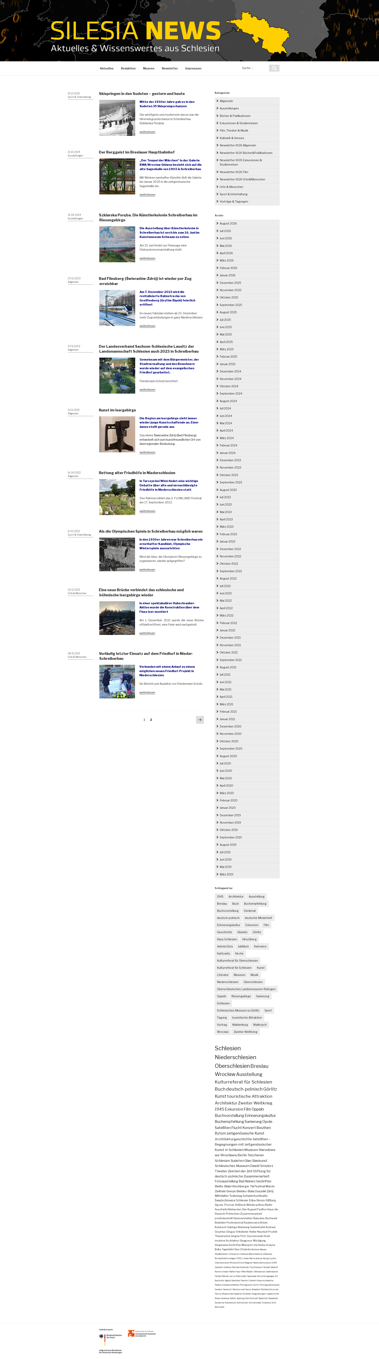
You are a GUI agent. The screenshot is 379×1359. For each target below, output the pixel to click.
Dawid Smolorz (261, 1166)
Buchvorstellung (228, 910)
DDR (274, 1262)
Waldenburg (240, 1024)
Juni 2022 (226, 593)
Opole (267, 1121)
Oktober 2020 (229, 741)
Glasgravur (246, 1240)
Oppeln (221, 996)
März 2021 (226, 704)
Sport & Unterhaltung (79, 97)
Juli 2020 (225, 763)
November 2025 (230, 290)
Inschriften (263, 1181)
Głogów (235, 1236)
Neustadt (262, 1231)
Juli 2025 (225, 319)
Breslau (222, 903)
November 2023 (230, 467)
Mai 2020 (226, 778)
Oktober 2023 (229, 475)
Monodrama (256, 1258)
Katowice (260, 946)
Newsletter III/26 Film (234, 172)
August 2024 (228, 401)
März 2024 (227, 438)
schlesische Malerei (230, 1285)
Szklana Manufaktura (251, 1254)
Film (266, 925)
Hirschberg (249, 939)
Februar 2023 (228, 534)
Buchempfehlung (255, 903)
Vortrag (222, 1024)
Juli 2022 (225, 586)
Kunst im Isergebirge (117, 410)
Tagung (222, 1017)
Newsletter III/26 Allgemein (238, 145)
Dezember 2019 (230, 815)
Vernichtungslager (265, 1276)
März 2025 (227, 349)
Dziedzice (266, 1302)
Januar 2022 (227, 630)
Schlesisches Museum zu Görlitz (238, 1010)
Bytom (220, 1133)
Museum (239, 974)
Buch (235, 903)
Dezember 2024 (230, 371)
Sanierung (262, 996)
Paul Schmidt (251, 1298)
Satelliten (223, 1127)
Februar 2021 (228, 711)
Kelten (233, 1298)
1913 (274, 1302)
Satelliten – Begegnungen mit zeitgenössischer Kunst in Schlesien (243, 1144)
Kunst (261, 967)
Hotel (267, 1236)
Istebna (228, 1267)
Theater (221, 1171)
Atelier (253, 1231)
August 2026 (228, 223)
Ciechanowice (222, 1262)
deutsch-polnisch (228, 918)
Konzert (249, 1128)
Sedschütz (263, 1298)
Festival (259, 1186)
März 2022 (227, 615)
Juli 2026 (225, 231)
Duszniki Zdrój (264, 1191)
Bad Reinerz (247, 1181)
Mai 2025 (226, 334)
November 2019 (230, 822)
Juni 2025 (226, 327)
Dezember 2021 (230, 637)
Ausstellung (257, 896)
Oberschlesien (253, 982)
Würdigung (259, 1240)
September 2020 (231, 748)
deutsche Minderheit (258, 918)
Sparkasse (251, 1276)
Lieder (245, 1258)
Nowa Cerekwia (222, 1298)
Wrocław (223, 1031)
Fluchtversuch (256, 1267)
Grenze (231, 1191)
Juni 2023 (226, 504)
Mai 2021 (225, 689)
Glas (247, 1161)
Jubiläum (243, 946)
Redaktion (128, 68)
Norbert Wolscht (270, 1267)
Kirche (239, 953)
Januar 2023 (227, 541)
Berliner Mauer (258, 1249)
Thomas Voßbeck (235, 1204)
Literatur (223, 974)
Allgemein (73, 281)
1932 (239, 1258)
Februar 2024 (228, 445)
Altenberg (243, 1227)
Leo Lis (232, 1276)
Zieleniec (267, 1254)
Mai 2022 (226, 600)
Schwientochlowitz (255, 1196)
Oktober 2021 (229, 652)
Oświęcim (234, 1254)
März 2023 (227, 526)
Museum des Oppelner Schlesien (236, 1294)
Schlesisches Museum (232, 1166)
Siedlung (240, 1298)
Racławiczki (230, 1302)
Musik (254, 974)
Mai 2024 (226, 423)
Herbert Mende (222, 1276)
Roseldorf (256, 1289)
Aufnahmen (242, 1302)
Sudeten (237, 1161)
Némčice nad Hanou (242, 1289)
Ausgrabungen (259, 1294)
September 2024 (231, 393)
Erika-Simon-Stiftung (262, 1200)
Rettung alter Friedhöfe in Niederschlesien (137, 473)
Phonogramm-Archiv (249, 1285)
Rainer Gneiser (222, 1271)
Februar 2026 (228, 268)
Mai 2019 (226, 866)
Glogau (230, 1231)
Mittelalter (222, 1196)
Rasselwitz (273, 1298)
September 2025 (231, 305)
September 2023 (231, 482)
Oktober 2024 (229, 386)
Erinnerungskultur (228, 925)
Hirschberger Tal (242, 1186)
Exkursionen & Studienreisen (239, 123)
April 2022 (226, 608)
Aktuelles (107, 68)
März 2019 (226, 874)
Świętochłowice (225, 1200)
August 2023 (228, 490)
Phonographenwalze (269, 1285)
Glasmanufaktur (243, 1218)
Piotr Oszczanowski (251, 1236)
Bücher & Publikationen (235, 115)
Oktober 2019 (229, 829)
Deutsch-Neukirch (223, 1289)
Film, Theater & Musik (234, 130)
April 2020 (226, 785)
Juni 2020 (226, 770)
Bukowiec (259, 1218)
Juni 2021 (225, 682)
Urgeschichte (272, 1294)
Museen (148, 68)
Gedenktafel (257, 1227)
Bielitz (268, 1204)
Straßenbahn (221, 1254)
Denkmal (250, 910)
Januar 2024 (227, 453)
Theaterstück (222, 1236)
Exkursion (251, 925)
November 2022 (230, 556)
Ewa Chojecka (243, 1249)
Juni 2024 (226, 416)
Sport (268, 1010)
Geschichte (224, 932)
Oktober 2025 (229, 297)
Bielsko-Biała (245, 1191)
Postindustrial (234, 1222)
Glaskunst (259, 1161)
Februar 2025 (228, 356)
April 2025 (226, 342)
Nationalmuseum (262, 1262)
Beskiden (220, 1222)
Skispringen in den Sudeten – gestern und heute (142, 94)
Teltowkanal (259, 1271)
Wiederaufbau (255, 1204)
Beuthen (263, 1128)
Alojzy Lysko (269, 1258)
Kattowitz (223, 953)
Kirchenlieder (255, 1302)
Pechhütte (219, 1307)
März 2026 (227, 260)
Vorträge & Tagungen (234, 201)
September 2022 (231, 571)
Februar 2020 (228, 800)
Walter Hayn (235, 1271)
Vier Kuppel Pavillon (254, 1209)
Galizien (219, 1267)
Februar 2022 (228, 623)
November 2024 (230, 379)
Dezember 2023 (230, 460)
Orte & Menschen (77, 593)
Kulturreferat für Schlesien (234, 967)
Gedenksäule (272, 1271)
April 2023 (226, 519)
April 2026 (226, 253)
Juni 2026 (226, 238)
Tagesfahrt (228, 1249)
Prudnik (272, 1231)
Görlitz (257, 932)
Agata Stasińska (232, 1280)
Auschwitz (221, 1209)
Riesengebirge (241, 996)
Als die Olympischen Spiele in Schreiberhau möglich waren (151, 531)
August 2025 (228, 312)
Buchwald (271, 1218)
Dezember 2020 (230, 726)
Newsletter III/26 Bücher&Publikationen (246, 152)
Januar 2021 (227, 719)
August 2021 (228, 667)
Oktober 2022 (229, 563)
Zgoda (219, 1204)
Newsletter (170, 68)
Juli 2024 (225, 408)
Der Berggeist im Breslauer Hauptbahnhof (137, 152)
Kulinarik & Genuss (232, 138)
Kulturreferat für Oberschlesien (237, 960)
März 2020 (227, 793)
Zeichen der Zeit (240, 1171)
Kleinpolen (234, 1209)
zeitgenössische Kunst (245, 1133)
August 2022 (228, 578)
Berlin (242, 1155)
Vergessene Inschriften (228, 1244)
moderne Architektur (227, 1240)
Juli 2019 (225, 852)
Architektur (236, 896)
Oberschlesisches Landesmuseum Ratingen (246, 989)
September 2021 (231, 660)
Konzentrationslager (225, 1258)
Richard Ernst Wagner (241, 1262)
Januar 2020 (228, 807)
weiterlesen (147, 132)
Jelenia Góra (225, 946)
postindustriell (224, 1218)
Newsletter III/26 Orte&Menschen (242, 179)
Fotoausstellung (226, 1181)
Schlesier (242, 1200)
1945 (220, 896)
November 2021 (230, 645)
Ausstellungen (75, 155)
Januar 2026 (227, 275)
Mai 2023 (226, 512)
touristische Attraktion (247, 1017)
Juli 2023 (225, 497)
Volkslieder (242, 1231)
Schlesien (223, 1003)
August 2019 (228, 844)
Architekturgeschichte (233, 1139)
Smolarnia (219, 1302)
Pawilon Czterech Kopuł (252, 1280)
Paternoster (241, 1276)
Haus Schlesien (227, 939)
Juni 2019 (226, 859)
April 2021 (226, 696)
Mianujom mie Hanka (253, 1244)
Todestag (235, 1196)
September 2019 (231, 837)
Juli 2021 (225, 674)
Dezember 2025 (230, 282)
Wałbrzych (260, 1024)
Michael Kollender (240, 1267)
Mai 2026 (226, 245)
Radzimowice (252, 1222)
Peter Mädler (247, 1271)
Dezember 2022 (230, 549)
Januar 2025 (227, 364)
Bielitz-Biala (223, 1186)
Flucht (236, 1127)
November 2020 (231, 733)
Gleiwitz (242, 932)
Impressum (193, 68)
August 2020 (228, 756)
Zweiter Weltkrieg (245, 1031)
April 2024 (226, 430)
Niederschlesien (227, 982)
